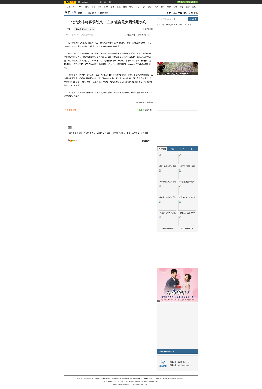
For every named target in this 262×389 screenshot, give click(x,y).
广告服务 (113, 378)
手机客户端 (130, 35)
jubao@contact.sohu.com (140, 384)
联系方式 (129, 378)
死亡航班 (165, 25)
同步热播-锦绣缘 (187, 228)
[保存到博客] (146, 110)
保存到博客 (141, 35)
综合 (196, 13)
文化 (87, 7)
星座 (194, 7)
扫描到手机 (149, 29)
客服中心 (121, 378)
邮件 (110, 2)
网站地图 (166, 378)
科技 (137, 7)
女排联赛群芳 (103, 13)
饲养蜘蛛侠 (173, 25)
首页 (68, 7)
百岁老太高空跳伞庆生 (187, 197)
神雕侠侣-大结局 (168, 228)
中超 (180, 13)
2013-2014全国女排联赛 (87, 13)
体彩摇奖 (144, 133)
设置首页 (80, 378)
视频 (112, 7)
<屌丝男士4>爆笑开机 (168, 213)
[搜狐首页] (70, 2)
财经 (125, 7)
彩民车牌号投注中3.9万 (79, 133)
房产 (150, 7)
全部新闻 (173, 378)
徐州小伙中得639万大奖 (129, 133)
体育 (100, 7)
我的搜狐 (103, 2)
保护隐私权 (138, 378)
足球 (191, 13)
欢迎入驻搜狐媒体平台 (189, 2)
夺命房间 (181, 25)
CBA (175, 13)
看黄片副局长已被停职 (167, 166)
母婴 (175, 7)
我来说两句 (85, 29)
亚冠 (185, 13)
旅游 (181, 7)
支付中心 (98, 378)
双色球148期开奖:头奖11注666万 (104, 133)
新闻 (75, 7)
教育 (169, 7)
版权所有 (154, 381)
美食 (188, 7)
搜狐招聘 (105, 378)
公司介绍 (158, 378)
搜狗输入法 (89, 378)
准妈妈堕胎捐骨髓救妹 (187, 182)
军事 (81, 7)
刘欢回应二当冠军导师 (187, 213)
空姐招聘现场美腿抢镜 (167, 182)
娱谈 (119, 7)
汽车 (144, 7)
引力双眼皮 (189, 25)
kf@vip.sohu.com (184, 365)
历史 (93, 7)
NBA (106, 7)
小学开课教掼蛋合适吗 (187, 166)
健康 (163, 7)
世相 (131, 7)
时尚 (156, 7)
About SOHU (148, 378)
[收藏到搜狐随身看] (140, 110)
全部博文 (181, 378)
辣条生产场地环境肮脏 (167, 197)
